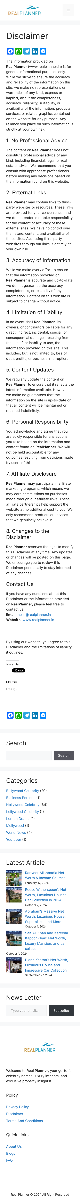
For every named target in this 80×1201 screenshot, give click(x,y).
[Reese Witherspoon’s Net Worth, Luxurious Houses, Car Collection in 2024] (14, 895)
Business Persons (20, 798)
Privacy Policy (17, 1107)
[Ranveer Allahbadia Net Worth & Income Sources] (14, 878)
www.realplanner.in (38, 620)
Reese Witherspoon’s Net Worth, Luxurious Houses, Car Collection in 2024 (46, 895)
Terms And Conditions (24, 1121)
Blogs (10, 1153)
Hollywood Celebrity (22, 805)
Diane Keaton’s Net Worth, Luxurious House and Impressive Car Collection (46, 965)
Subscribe (61, 1010)
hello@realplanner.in (34, 615)
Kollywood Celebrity (22, 812)
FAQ (9, 1160)
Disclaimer (14, 1114)
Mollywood (15, 826)
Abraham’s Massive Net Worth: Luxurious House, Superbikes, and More (45, 916)
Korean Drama (18, 819)
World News (16, 833)
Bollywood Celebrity (22, 791)
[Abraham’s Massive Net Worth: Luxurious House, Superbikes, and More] (14, 917)
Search (64, 755)
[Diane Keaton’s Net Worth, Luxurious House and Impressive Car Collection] (14, 965)
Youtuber (13, 840)
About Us (14, 1146)
